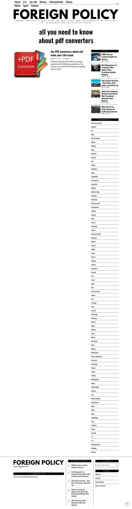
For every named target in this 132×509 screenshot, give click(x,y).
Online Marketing (96, 356)
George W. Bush (96, 234)
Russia (93, 383)
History (93, 245)
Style (92, 410)
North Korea (94, 352)
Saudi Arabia (95, 387)
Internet (93, 272)
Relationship (95, 379)
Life (92, 299)
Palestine (94, 360)
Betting (93, 146)
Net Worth (94, 341)
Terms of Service (100, 485)
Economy (94, 195)
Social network (95, 398)
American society (96, 123)
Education (94, 199)
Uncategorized (95, 444)
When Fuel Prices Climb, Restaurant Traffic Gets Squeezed (109, 109)
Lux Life (93, 310)
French (93, 222)
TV (92, 437)
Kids (92, 287)
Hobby (93, 249)
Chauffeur (94, 169)
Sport (93, 406)
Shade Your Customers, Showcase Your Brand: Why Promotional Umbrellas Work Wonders (110, 96)
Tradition (94, 425)
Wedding (94, 448)
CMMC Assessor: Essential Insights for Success (109, 56)
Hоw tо (93, 257)
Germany (94, 238)
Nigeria (93, 349)
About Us (98, 474)
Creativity (94, 184)
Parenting (94, 364)
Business (94, 153)
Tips (92, 421)
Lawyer (93, 295)
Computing (94, 176)
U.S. (92, 440)
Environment (95, 207)
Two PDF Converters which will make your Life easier (67, 53)
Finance (93, 215)
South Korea (95, 402)
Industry (93, 261)
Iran (92, 276)
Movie (93, 326)
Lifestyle (93, 303)
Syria (92, 414)
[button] (116, 465)
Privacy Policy (99, 482)
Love (92, 306)
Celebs (93, 165)
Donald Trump (95, 192)
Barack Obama (95, 138)
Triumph (93, 433)
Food (92, 218)
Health (93, 241)
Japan (93, 283)
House (93, 253)
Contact (97, 478)
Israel (93, 280)
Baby (92, 134)
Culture (93, 188)
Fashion (93, 211)
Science (93, 391)
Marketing (94, 314)
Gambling (94, 226)
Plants (93, 372)
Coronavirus (94, 180)
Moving (93, 329)
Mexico (93, 322)
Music (93, 333)
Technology (66, 58)
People (93, 368)
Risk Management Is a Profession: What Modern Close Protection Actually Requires (109, 70)
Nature (93, 337)
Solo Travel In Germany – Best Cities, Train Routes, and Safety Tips (110, 83)
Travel (93, 429)
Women (93, 452)
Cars (92, 161)
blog (92, 150)
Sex (92, 394)
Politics (93, 375)
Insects (93, 264)
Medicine (94, 318)
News (92, 345)
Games (93, 230)
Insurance (94, 268)
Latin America (95, 291)
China (93, 172)
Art (92, 130)
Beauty (93, 142)
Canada (93, 157)
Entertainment (95, 203)
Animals (93, 127)
